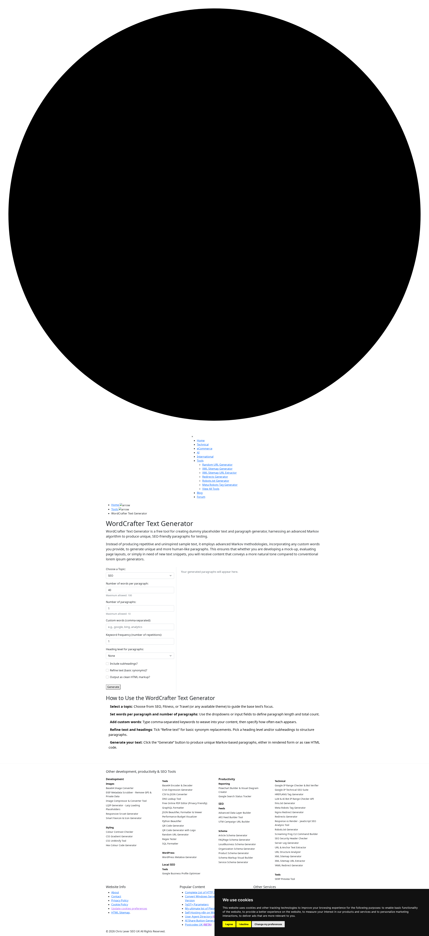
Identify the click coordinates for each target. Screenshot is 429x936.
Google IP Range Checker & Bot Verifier (297, 785)
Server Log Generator (287, 842)
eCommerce (204, 448)
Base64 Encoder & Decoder (177, 785)
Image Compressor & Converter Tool (126, 800)
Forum (201, 497)
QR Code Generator (173, 825)
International (205, 456)
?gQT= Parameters (197, 904)
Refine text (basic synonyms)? (128, 670)
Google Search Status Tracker (235, 796)
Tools (200, 460)
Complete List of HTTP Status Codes (207, 892)
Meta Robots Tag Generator (290, 807)
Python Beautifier (171, 821)
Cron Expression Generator (177, 789)
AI (198, 452)
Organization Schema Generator (237, 848)
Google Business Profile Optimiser (181, 873)
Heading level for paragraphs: (125, 649)
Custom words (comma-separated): (128, 620)
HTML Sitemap (120, 912)
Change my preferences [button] (268, 924)
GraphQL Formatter (173, 807)
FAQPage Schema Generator (234, 839)
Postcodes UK (198, 924)
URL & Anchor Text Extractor (290, 847)
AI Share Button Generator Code (205, 920)
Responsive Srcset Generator (122, 813)
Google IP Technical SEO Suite (291, 789)
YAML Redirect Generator (289, 865)
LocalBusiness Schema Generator (237, 844)
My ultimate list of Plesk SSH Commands (210, 908)
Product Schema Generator (234, 853)
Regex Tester (169, 839)
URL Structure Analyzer (288, 852)
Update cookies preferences (129, 908)
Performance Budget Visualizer (179, 816)
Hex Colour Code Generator (121, 845)
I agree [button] (229, 924)
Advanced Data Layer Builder (235, 812)
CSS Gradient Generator (119, 836)
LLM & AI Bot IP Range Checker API (294, 798)
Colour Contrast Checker (119, 831)
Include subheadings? (124, 663)
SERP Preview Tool (285, 879)
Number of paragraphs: (121, 602)
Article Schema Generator (233, 835)
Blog (200, 493)
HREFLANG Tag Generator (289, 794)
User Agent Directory (203, 916)
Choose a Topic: (116, 569)
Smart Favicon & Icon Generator (124, 818)
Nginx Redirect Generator (289, 812)
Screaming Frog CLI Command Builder (296, 834)
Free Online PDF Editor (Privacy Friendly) (184, 803)
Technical (203, 444)
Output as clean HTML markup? (130, 677)
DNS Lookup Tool (171, 798)
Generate (113, 687)
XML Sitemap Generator (288, 856)
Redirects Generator (286, 816)
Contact (116, 896)
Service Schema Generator (233, 862)
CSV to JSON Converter (174, 794)
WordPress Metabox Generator (179, 857)
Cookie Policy (119, 904)
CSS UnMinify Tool (116, 840)
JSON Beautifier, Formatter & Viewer (182, 812)
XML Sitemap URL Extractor (290, 860)
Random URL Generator (175, 834)
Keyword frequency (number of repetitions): (134, 635)
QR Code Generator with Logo (179, 830)
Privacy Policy (119, 900)
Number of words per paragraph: (127, 583)
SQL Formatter (170, 843)
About (115, 892)
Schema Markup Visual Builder (236, 857)
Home (201, 440)
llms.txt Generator (285, 803)
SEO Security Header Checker (291, 838)
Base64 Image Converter (120, 788)
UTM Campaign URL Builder (234, 821)
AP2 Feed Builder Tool (231, 817)
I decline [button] (244, 924)
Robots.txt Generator (286, 829)
